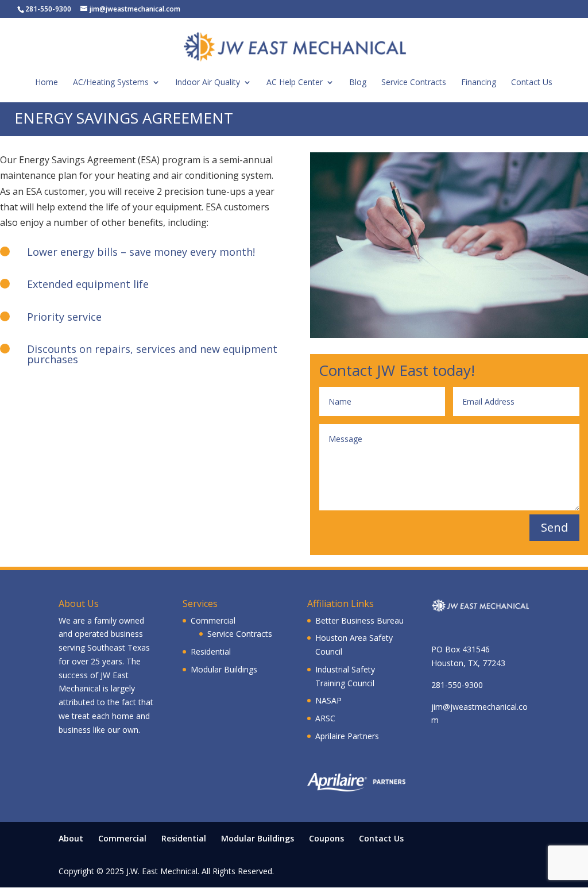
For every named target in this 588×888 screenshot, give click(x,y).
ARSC (325, 718)
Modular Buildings (224, 669)
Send (554, 527)
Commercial (213, 620)
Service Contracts (239, 633)
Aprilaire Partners (347, 736)
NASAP (328, 700)
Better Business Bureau (359, 620)
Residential (211, 651)
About (71, 838)
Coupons (326, 838)
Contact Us (381, 838)
